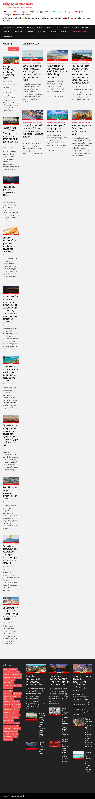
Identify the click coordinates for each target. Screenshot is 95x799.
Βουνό (17, 685)
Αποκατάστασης (9, 680)
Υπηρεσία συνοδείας (10, 731)
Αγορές (7, 674)
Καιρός (7, 707)
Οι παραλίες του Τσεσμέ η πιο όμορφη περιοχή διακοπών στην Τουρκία (10, 613)
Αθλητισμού (16, 674)
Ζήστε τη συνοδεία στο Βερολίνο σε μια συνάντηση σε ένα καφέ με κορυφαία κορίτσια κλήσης (65, 750)
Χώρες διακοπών (18, 3)
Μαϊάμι (39, 63)
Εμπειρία (7, 696)
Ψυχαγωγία (8, 739)
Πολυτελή (7, 723)
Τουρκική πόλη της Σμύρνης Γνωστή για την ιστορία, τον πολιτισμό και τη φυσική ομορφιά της (10, 136)
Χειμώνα (15, 734)
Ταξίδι (7, 728)
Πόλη (16, 723)
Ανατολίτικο (16, 677)
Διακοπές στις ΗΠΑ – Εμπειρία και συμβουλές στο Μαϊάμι (81, 129)
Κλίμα (16, 709)
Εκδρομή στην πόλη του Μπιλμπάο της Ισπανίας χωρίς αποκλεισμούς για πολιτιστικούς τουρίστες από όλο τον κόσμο (88, 733)
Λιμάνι (15, 712)
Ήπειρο (7, 672)
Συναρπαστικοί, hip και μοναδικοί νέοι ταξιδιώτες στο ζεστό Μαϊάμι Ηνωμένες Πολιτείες (57, 71)
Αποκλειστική (8, 682)
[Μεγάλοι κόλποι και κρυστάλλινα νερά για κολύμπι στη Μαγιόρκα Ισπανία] (78, 753)
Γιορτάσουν (8, 688)
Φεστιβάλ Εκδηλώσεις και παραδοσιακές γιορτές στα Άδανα (10, 72)
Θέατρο (7, 704)
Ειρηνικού (17, 693)
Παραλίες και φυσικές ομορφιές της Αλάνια (9, 191)
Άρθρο (13, 669)
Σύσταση (14, 726)
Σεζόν (6, 726)
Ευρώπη (15, 701)
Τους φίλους (16, 728)
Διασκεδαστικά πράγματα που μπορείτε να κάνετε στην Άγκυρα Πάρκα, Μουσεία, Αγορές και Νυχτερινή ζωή (10, 435)
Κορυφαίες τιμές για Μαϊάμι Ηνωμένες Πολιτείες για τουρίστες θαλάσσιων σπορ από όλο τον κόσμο (32, 73)
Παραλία (15, 717)
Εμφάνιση (17, 696)
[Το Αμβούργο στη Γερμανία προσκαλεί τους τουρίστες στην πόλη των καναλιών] (59, 668)
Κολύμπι (7, 712)
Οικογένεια (15, 715)
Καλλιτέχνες (16, 707)
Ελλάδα (47, 27)
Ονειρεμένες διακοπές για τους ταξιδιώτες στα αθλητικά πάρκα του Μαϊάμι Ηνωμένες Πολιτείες (32, 131)
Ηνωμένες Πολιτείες (29, 63)
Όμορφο (15, 672)
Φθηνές (7, 734)
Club (6, 669)
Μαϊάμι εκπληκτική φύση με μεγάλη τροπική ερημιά (56, 128)
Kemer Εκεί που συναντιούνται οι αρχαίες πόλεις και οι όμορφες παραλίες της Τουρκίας (10, 373)
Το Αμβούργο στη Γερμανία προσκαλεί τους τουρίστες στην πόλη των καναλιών (59, 680)
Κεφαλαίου (8, 709)
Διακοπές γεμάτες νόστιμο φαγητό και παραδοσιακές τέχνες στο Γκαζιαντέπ (10, 244)
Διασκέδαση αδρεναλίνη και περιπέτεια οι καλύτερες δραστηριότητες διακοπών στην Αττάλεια (10, 554)
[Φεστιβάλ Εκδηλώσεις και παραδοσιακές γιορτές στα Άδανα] (36, 668)
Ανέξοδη (7, 677)
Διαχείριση (8, 693)
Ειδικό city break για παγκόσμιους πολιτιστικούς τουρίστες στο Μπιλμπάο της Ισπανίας (82, 683)
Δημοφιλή (8, 691)
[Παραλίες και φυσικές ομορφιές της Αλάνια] (31, 743)
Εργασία (7, 701)
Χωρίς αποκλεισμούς (10, 736)
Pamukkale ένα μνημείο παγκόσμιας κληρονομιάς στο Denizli (10, 493)
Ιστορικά (16, 704)
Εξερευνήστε (8, 699)
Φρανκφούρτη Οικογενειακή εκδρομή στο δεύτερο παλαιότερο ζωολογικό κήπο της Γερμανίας (65, 721)
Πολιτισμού (8, 720)
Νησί (6, 715)
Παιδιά (6, 717)
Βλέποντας (8, 685)
